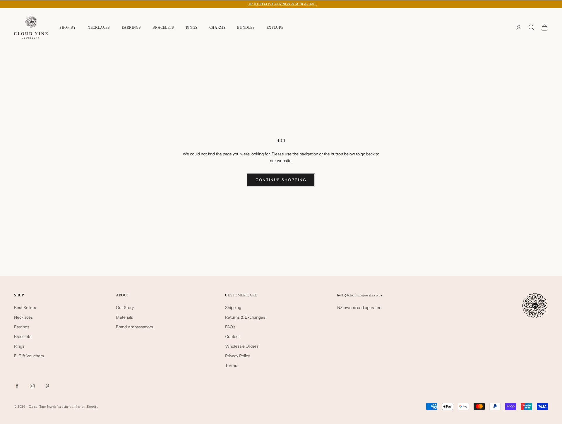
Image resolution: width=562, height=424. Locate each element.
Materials (124, 317)
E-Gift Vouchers (29, 355)
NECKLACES (99, 27)
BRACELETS (163, 27)
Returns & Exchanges (245, 317)
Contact (232, 336)
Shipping (233, 307)
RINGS (192, 27)
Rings (19, 346)
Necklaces (23, 317)
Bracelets (22, 336)
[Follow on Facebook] (17, 386)
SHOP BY (67, 27)
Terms (231, 365)
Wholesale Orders (241, 346)
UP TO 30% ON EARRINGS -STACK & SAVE (282, 4)
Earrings (21, 326)
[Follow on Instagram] (32, 386)
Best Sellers (25, 307)
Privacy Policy (237, 355)
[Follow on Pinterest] (47, 386)
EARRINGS (131, 27)
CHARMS (217, 27)
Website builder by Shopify (77, 406)
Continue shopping (281, 179)
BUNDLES (246, 27)
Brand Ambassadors (134, 326)
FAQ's (230, 326)
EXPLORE (275, 27)
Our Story (125, 307)
